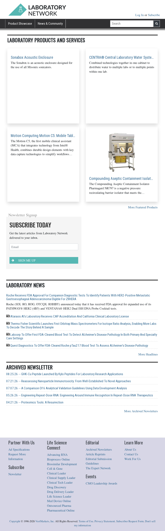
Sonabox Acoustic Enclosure (32, 57)
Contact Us (131, 454)
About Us (130, 449)
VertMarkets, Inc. (45, 521)
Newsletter (14, 474)
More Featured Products (143, 207)
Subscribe (154, 15)
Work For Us (132, 459)
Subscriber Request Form (130, 521)
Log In (140, 15)
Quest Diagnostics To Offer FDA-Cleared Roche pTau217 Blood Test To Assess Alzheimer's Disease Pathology (79, 345)
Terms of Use (86, 521)
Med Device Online (59, 501)
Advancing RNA (57, 455)
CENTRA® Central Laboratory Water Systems (121, 57)
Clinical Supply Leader (61, 478)
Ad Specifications (19, 449)
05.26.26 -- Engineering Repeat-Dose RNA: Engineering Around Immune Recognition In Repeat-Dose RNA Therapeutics (79, 395)
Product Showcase (20, 24)
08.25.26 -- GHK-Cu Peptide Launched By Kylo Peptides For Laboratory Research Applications (64, 374)
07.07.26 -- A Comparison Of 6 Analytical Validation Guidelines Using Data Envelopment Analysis (66, 388)
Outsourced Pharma (59, 506)
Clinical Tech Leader (60, 482)
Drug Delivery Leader (60, 492)
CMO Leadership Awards (101, 483)
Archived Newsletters (99, 449)
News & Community (50, 24)
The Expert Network (98, 468)
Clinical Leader (56, 473)
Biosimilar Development (62, 464)
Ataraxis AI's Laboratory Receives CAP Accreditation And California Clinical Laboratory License (69, 316)
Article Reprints (95, 454)
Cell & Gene (55, 468)
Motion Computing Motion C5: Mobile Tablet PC (43, 136)
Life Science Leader (59, 496)
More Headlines (148, 354)
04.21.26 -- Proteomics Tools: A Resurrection (34, 402)
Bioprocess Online (58, 459)
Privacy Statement (105, 521)
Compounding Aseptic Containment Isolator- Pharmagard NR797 (121, 178)
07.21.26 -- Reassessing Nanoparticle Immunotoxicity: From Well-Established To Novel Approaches (68, 381)
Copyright (14, 521)
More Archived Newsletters (141, 411)
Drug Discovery (56, 487)
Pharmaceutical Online (61, 510)
